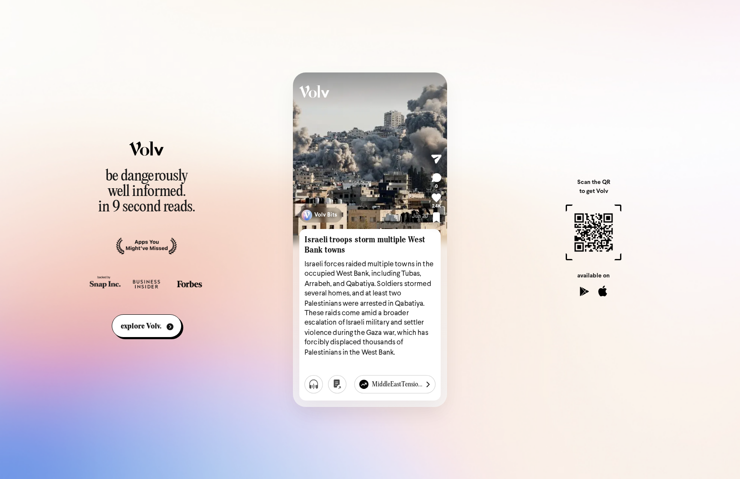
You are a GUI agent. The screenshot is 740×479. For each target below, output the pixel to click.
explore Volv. (141, 326)
